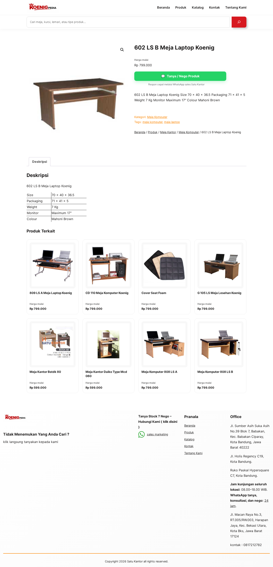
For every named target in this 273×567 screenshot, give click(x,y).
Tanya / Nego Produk (180, 76)
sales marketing (157, 434)
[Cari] (239, 22)
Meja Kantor (168, 132)
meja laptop (172, 122)
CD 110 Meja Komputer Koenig (107, 293)
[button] (122, 49)
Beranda (139, 132)
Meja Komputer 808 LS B (215, 372)
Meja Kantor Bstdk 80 (45, 372)
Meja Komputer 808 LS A (159, 372)
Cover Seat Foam (153, 293)
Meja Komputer (157, 117)
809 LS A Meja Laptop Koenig (51, 293)
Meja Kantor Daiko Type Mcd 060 (106, 374)
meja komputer (152, 122)
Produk (152, 132)
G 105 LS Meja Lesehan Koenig (219, 293)
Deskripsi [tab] (39, 162)
